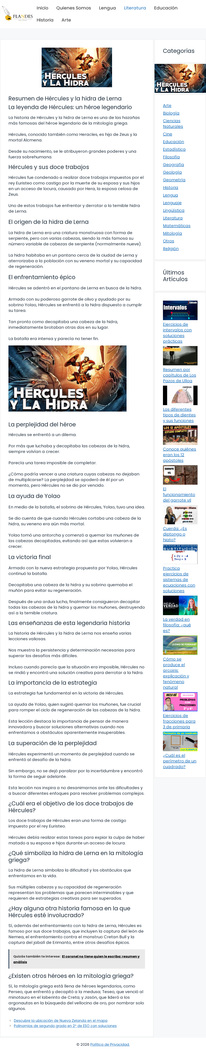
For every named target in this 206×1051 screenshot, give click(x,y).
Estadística (174, 149)
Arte (66, 20)
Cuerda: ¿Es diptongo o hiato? (175, 534)
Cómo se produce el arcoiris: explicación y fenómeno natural (176, 673)
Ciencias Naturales (173, 123)
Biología (171, 113)
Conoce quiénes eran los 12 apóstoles (179, 454)
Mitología (172, 233)
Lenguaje (172, 203)
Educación (166, 8)
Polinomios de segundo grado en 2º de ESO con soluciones (65, 1025)
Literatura (135, 8)
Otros (168, 241)
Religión (171, 248)
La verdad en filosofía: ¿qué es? (177, 625)
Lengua (107, 8)
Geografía (173, 164)
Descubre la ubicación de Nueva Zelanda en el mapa (60, 1020)
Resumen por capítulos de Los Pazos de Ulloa (179, 375)
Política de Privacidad (109, 1044)
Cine (167, 134)
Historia (45, 20)
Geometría (174, 180)
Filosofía (171, 157)
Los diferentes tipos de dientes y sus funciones (179, 415)
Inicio (42, 8)
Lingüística (173, 210)
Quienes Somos (73, 8)
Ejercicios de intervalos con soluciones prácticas (177, 333)
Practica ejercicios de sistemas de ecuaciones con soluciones (179, 579)
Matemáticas (177, 225)
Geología (172, 172)
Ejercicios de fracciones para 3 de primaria (179, 721)
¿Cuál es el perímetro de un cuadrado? (179, 761)
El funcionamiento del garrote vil (179, 494)
